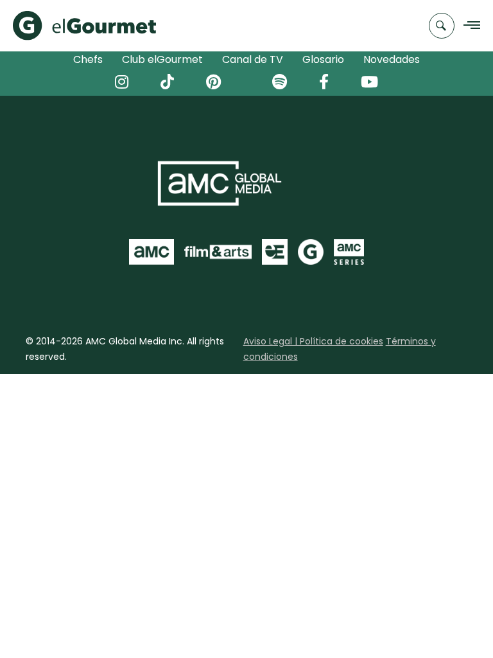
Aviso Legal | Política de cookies (313, 341)
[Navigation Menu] (468, 26)
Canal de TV (252, 59)
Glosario (323, 59)
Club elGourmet (162, 59)
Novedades (391, 59)
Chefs (88, 59)
